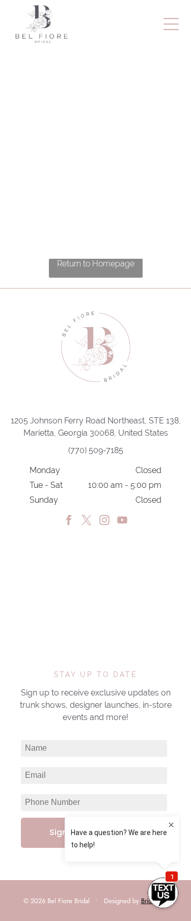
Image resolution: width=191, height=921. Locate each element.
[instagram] (104, 521)
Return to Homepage (95, 263)
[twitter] (86, 521)
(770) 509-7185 (95, 450)
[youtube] (122, 521)
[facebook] (68, 521)
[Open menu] (171, 24)
